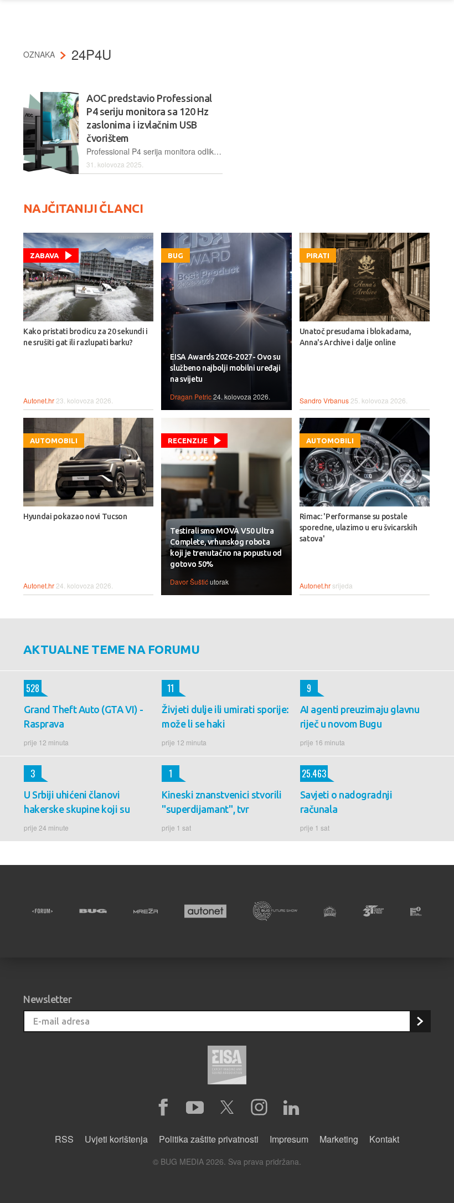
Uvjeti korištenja (116, 1139)
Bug (175, 255)
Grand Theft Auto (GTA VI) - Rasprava (83, 716)
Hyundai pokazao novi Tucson (75, 516)
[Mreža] (146, 911)
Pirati (317, 255)
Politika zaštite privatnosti (209, 1139)
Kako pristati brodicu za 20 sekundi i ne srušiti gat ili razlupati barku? (85, 337)
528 (31, 688)
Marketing (338, 1139)
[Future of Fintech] (416, 911)
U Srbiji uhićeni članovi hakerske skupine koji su (77, 802)
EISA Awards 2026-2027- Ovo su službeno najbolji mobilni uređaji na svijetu (225, 367)
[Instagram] (259, 1108)
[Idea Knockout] (330, 911)
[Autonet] (205, 911)
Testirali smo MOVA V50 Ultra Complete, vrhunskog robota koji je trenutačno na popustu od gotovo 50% (226, 547)
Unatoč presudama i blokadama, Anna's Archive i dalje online (355, 337)
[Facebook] (162, 1108)
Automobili (54, 440)
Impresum (289, 1139)
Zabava (44, 255)
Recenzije (188, 440)
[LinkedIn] (291, 1108)
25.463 (313, 773)
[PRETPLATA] (420, 1021)
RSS (64, 1139)
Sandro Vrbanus (324, 400)
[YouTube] (194, 1108)
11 (168, 688)
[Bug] (93, 911)
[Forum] (42, 911)
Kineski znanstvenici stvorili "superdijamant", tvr (221, 802)
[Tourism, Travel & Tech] (373, 911)
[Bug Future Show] (275, 911)
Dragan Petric (190, 396)
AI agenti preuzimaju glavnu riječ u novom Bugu (360, 716)
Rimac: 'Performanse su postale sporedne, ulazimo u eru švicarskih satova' (358, 527)
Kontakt (384, 1139)
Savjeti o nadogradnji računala (346, 802)
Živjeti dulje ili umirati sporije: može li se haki (225, 716)
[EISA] (227, 1067)
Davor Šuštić (189, 581)
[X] (227, 1108)
